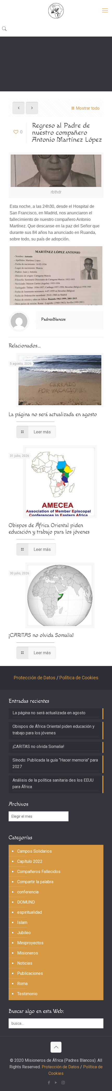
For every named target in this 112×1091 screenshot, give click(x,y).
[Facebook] (49, 1082)
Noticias (24, 963)
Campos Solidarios (34, 851)
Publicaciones (30, 973)
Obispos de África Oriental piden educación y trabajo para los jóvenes (49, 528)
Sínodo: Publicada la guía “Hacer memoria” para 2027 (55, 763)
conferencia (28, 891)
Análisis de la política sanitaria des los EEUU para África (53, 783)
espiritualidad (29, 912)
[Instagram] (63, 1082)
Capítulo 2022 (29, 861)
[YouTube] (56, 1082)
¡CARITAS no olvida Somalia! (41, 635)
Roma (22, 983)
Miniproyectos (30, 942)
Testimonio (27, 993)
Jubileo (24, 932)
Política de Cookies (78, 677)
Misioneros (27, 953)
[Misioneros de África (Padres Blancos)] (56, 10)
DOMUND (26, 902)
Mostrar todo (87, 108)
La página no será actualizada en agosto (53, 414)
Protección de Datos (34, 677)
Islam (22, 922)
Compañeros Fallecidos (38, 871)
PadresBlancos (53, 319)
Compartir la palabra (35, 881)
